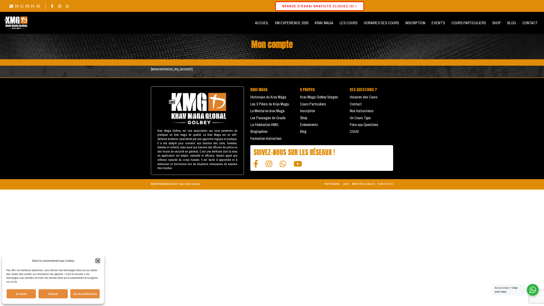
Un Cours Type (360, 117)
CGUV (354, 131)
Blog (303, 131)
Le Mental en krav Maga (267, 110)
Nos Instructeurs (362, 110)
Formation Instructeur (266, 138)
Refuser (53, 294)
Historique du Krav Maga (268, 97)
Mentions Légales (363, 184)
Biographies (259, 131)
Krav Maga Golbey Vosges (319, 97)
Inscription (307, 110)
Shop (303, 117)
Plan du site (385, 184)
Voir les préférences (85, 294)
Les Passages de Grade (267, 117)
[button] (98, 261)
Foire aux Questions (364, 124)
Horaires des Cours (363, 97)
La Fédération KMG (264, 124)
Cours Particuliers (313, 104)
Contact (356, 104)
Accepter (21, 294)
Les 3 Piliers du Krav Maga (269, 104)
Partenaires (332, 184)
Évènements (309, 124)
